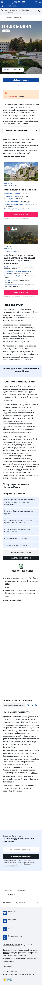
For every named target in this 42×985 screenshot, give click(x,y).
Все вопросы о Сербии (21, 552)
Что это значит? (7, 12)
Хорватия (34, 779)
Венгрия (25, 779)
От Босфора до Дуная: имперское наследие (17, 272)
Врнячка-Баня (9, 747)
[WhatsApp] (36, 705)
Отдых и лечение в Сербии (20, 189)
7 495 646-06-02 (10, 186)
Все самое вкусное (11, 196)
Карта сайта (8, 966)
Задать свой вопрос (21, 558)
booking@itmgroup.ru (12, 251)
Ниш (18, 719)
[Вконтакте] (28, 705)
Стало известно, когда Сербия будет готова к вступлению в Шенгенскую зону (21, 581)
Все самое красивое (12, 194)
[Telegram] (32, 705)
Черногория (8, 782)
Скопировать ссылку (12, 705)
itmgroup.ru (8, 246)
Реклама (7, 903)
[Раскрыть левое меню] (2, 2)
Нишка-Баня (27, 722)
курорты (25, 209)
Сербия (9, 18)
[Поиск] (36, 2)
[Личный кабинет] (40, 2)
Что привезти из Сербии (15, 545)
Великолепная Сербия (13, 276)
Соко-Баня (29, 736)
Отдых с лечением (11, 202)
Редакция (21, 891)
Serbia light (8, 199)
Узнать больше (21, 215)
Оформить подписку (21, 856)
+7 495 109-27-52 (10, 249)
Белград (20, 753)
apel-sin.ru (8, 183)
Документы (21, 903)
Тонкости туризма (4, 17)
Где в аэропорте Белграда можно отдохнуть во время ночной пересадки (19, 502)
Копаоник (23, 788)
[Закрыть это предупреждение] (39, 11)
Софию (15, 770)
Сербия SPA (9, 280)
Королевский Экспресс (13, 285)
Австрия (6, 779)
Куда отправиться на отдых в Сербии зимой (17, 530)
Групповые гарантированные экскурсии (20, 204)
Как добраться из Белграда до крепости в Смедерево (18, 521)
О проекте (7, 891)
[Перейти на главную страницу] (19, 2)
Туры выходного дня (12, 209)
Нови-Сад (7, 791)
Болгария (15, 779)
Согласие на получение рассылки (16, 865)
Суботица (17, 791)
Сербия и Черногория (13, 267)
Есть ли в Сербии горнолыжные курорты (18, 512)
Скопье (34, 773)
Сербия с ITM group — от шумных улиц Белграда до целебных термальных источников (19, 259)
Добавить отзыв (21, 80)
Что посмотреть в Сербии (16, 539)
